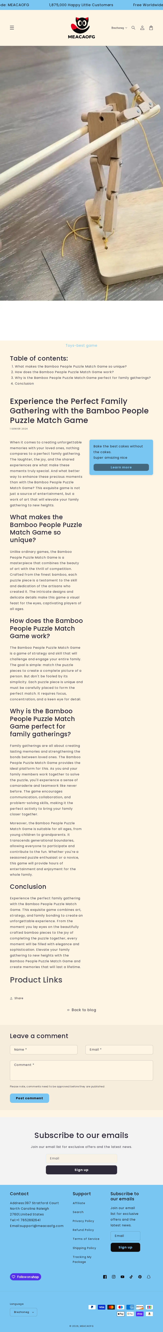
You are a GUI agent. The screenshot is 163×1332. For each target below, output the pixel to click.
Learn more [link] (121, 467)
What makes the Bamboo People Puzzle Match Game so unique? (71, 366)
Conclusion (24, 383)
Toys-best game (81, 345)
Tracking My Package (82, 1259)
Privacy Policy (83, 1221)
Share (19, 998)
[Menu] (12, 27)
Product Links (36, 979)
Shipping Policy (84, 1248)
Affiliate (79, 1203)
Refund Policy (83, 1230)
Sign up (81, 1170)
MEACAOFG (87, 1326)
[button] (133, 27)
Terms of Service (86, 1239)
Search (78, 1212)
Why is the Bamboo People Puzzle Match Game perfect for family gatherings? (83, 377)
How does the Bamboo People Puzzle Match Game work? (64, 372)
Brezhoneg (21, 1312)
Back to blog (84, 1009)
